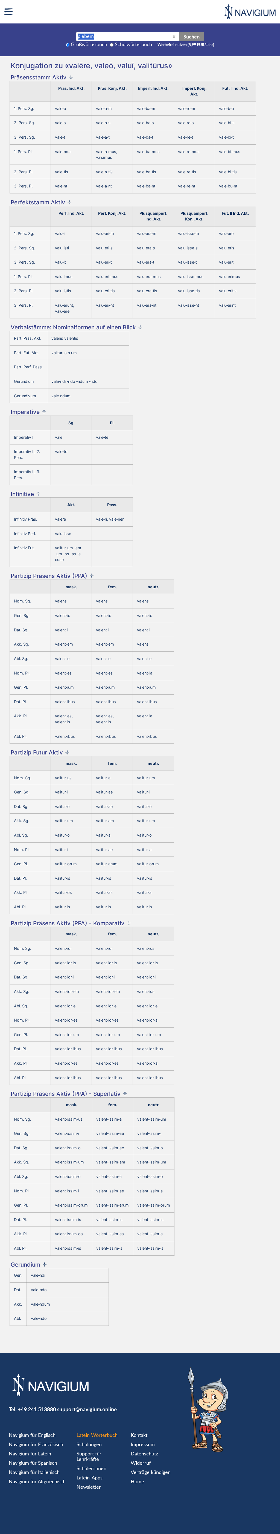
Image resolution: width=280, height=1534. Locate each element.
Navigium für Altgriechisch (37, 1481)
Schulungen (89, 1444)
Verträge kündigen (151, 1472)
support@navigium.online (87, 1409)
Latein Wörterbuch (97, 1435)
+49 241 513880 (37, 1409)
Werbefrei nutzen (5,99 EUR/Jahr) (186, 45)
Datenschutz (144, 1454)
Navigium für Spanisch (33, 1463)
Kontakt (139, 1435)
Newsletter (89, 1487)
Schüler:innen (91, 1468)
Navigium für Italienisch (34, 1472)
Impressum (143, 1444)
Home (137, 1481)
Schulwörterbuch (133, 44)
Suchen (191, 37)
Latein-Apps (90, 1478)
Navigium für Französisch (36, 1444)
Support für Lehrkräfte (89, 1457)
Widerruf (141, 1463)
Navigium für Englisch (32, 1435)
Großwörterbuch (89, 44)
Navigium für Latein (30, 1454)
